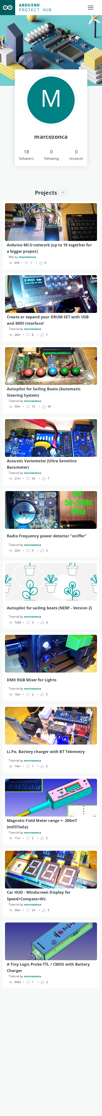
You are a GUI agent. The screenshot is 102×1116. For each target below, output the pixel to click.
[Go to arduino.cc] (7, 7)
